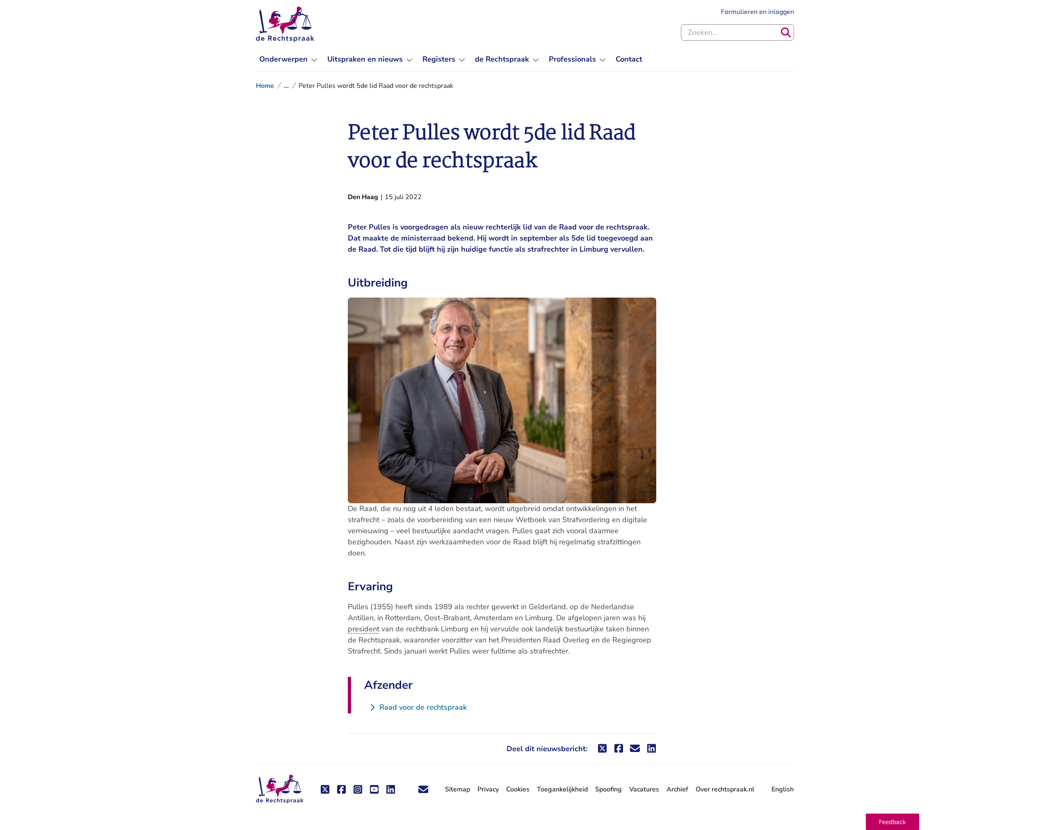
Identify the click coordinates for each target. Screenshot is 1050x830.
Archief (677, 789)
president (363, 629)
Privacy (488, 789)
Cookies (518, 789)
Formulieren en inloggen (757, 11)
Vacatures (644, 789)
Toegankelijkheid (562, 789)
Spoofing (608, 789)
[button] (892, 822)
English (783, 789)
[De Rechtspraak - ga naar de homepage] (285, 24)
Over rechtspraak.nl (725, 789)
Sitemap (457, 789)
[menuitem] (288, 59)
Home (265, 85)
